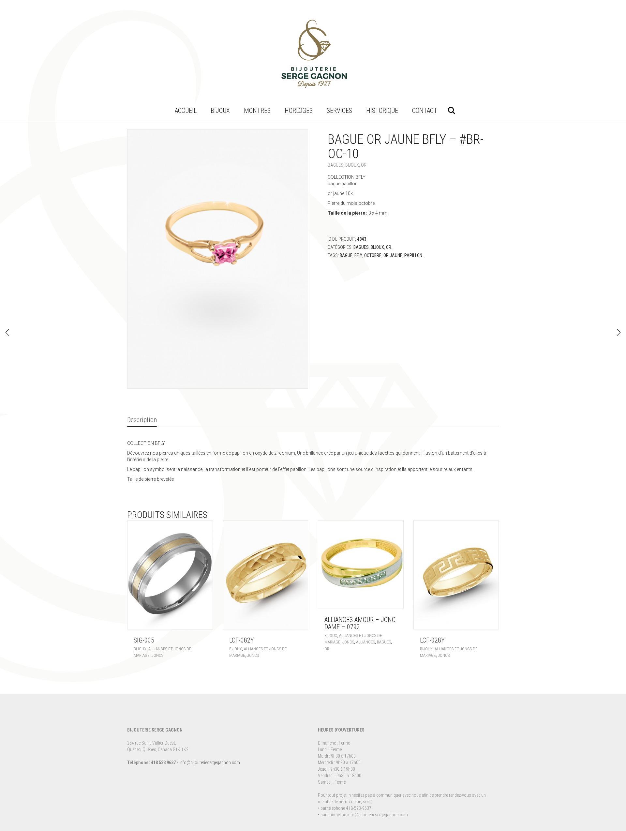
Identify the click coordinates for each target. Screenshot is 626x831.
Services (339, 110)
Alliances (365, 642)
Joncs (157, 655)
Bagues (335, 165)
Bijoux (220, 110)
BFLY (358, 255)
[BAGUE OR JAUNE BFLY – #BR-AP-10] (7, 332)
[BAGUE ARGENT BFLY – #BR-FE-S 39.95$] (619, 332)
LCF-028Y (432, 640)
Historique (382, 110)
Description (142, 420)
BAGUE (346, 255)
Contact (424, 110)
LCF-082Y (241, 640)
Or (363, 165)
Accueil (186, 110)
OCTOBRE (372, 255)
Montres (257, 110)
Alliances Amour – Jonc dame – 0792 (359, 623)
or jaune (392, 255)
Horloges (299, 110)
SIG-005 (144, 640)
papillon (413, 255)
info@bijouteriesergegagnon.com (209, 762)
